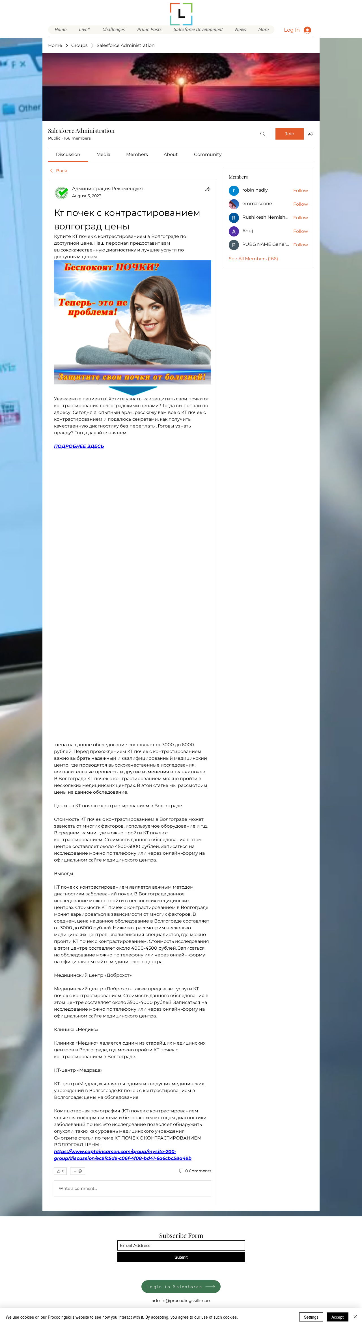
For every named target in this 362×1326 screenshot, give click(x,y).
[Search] (262, 134)
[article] (132, 615)
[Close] (355, 1316)
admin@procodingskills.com (182, 1146)
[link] (68, 154)
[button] (198, 29)
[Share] (207, 189)
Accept (337, 1317)
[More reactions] (77, 1035)
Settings (311, 1317)
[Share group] (310, 133)
